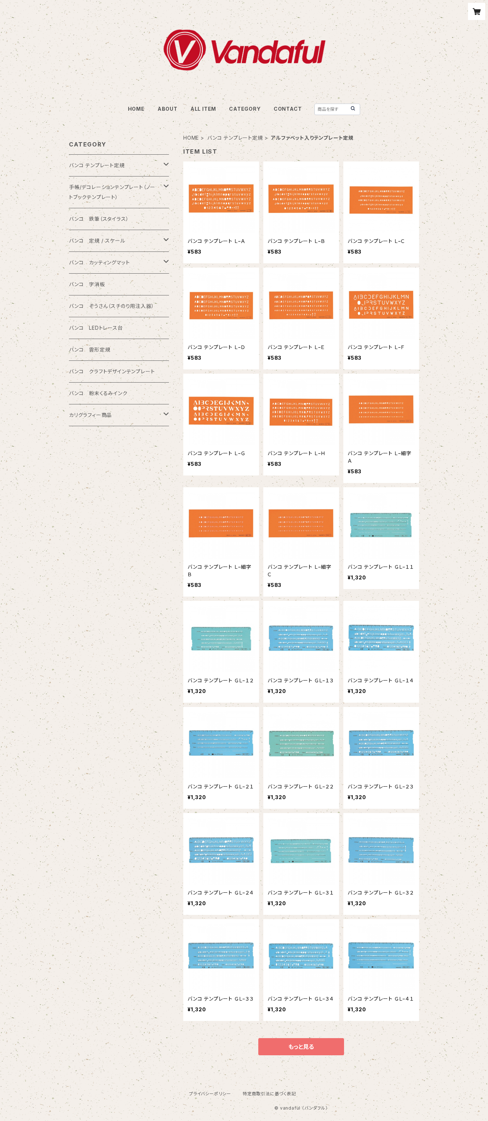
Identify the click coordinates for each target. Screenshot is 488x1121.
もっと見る (301, 1046)
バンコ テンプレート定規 (235, 138)
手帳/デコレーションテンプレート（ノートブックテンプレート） (112, 192)
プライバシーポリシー (210, 1093)
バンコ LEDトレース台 (96, 328)
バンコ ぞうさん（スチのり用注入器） (111, 306)
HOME (136, 109)
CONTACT (288, 109)
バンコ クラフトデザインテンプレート (112, 371)
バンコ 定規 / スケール (97, 241)
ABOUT (168, 109)
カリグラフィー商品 (90, 415)
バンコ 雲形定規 (89, 350)
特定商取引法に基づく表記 (269, 1093)
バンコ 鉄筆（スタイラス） (99, 219)
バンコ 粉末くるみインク (98, 393)
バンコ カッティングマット (99, 262)
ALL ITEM (203, 109)
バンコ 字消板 (87, 284)
